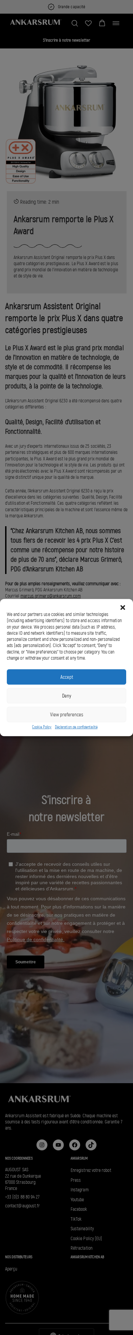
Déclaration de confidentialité (76, 726)
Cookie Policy (41, 726)
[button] (122, 607)
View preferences (66, 715)
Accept (66, 677)
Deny (66, 696)
